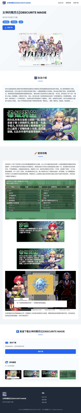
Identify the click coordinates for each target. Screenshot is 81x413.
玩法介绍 (60, 3)
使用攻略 (68, 3)
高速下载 (75, 3)
